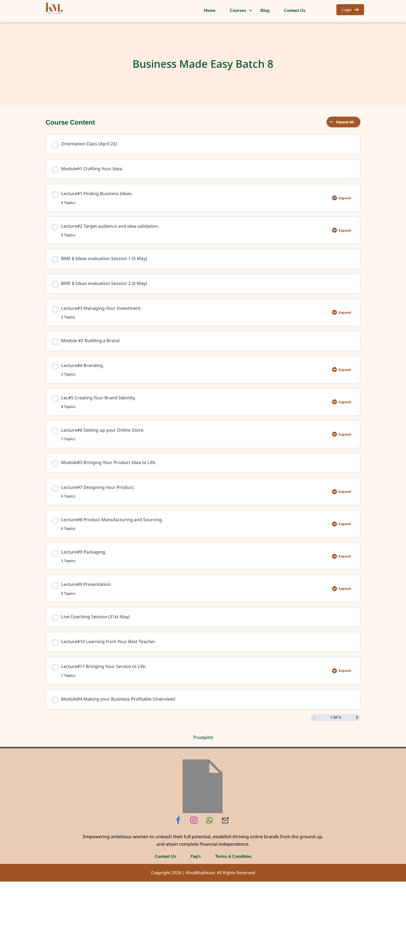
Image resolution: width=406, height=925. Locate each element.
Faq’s (196, 856)
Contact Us (165, 856)
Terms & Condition (233, 856)
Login (347, 9)
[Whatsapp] (209, 820)
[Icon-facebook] (178, 820)
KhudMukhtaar (200, 872)
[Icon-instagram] (194, 820)
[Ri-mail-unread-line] (225, 820)
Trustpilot (203, 737)
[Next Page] (357, 717)
